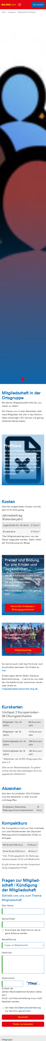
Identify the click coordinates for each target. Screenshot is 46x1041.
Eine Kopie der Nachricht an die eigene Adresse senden (23, 932)
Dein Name (7, 905)
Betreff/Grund (9, 939)
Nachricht (7, 952)
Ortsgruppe (12, 12)
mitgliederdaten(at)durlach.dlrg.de (20, 689)
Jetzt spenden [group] (38, 5)
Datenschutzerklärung (29, 1007)
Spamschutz (8, 978)
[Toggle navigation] (20, 4)
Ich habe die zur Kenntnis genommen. (23, 1009)
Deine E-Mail (8, 919)
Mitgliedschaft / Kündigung (27, 12)
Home (4, 12)
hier (4, 670)
